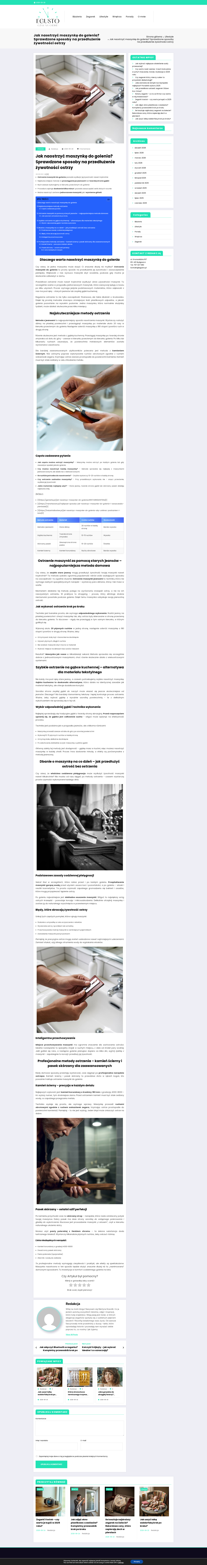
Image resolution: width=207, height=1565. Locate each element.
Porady (130, 16)
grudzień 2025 (140, 173)
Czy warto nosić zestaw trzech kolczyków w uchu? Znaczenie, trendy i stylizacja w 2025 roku (151, 72)
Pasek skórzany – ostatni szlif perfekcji (55, 248)
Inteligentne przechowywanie (52, 237)
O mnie (142, 16)
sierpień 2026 (140, 148)
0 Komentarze (85, 149)
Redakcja (54, 149)
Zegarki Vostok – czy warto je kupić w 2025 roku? (48, 1522)
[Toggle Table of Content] (107, 199)
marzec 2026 (140, 158)
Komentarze (41, 1418)
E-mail (83, 1440)
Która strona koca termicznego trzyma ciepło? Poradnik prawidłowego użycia (78, 1393)
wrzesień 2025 (141, 188)
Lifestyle (103, 16)
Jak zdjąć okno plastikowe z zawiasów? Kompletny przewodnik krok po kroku (84, 1524)
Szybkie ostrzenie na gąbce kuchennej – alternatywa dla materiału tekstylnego (70, 221)
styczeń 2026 (140, 168)
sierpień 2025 (140, 193)
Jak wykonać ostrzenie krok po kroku (55, 216)
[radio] (71, 1285)
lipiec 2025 (139, 198)
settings (121, 1563)
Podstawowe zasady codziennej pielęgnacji (57, 230)
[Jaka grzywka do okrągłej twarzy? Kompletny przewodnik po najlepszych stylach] (110, 1377)
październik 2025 (142, 183)
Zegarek (90, 16)
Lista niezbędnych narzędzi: (54, 250)
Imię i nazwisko (42, 1440)
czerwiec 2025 (141, 203)
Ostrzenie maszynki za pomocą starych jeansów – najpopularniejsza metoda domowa (73, 213)
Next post (86, 1344)
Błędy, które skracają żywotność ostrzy (56, 234)
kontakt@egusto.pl (138, 267)
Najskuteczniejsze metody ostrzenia (52, 206)
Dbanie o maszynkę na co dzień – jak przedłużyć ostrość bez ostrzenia (66, 228)
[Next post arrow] (123, 1347)
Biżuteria (77, 16)
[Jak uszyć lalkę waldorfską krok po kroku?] (49, 1377)
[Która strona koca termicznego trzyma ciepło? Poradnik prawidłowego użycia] (80, 1377)
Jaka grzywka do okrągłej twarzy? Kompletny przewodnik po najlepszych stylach (108, 1393)
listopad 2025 (140, 178)
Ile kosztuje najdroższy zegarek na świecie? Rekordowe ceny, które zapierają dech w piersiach (151, 113)
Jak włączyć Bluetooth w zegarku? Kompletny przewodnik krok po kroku (58, 1349)
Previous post (71, 1344)
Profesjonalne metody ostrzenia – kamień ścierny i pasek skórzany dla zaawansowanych (74, 242)
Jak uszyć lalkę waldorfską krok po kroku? (46, 1393)
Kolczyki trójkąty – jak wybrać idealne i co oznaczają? (99, 1349)
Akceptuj (137, 1562)
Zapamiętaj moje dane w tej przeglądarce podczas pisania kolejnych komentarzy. (73, 1456)
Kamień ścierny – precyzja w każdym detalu (57, 244)
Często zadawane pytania (51, 209)
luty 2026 (138, 163)
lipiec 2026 (139, 153)
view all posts (72, 1335)
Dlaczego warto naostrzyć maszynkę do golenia (57, 203)
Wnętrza (117, 16)
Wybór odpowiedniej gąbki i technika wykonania (59, 223)
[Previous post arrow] (36, 1347)
